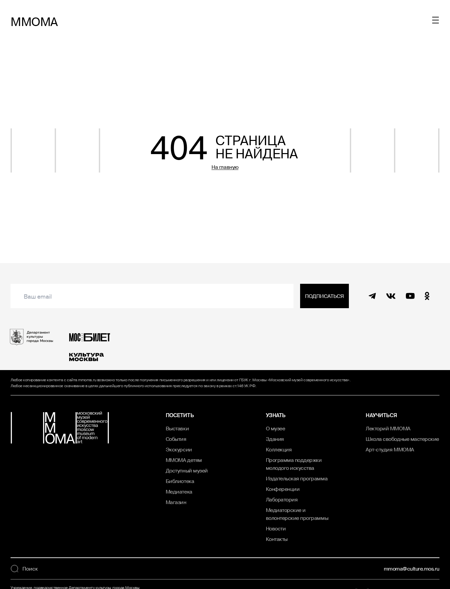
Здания (275, 438)
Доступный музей (187, 470)
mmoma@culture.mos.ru (411, 568)
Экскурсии (179, 449)
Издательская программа (296, 478)
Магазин (176, 502)
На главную (224, 167)
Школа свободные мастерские (402, 438)
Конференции (283, 489)
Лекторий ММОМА (388, 428)
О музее (275, 428)
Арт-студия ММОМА (390, 449)
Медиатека (179, 491)
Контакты (277, 539)
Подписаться (324, 296)
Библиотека (180, 481)
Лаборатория (282, 499)
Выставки (177, 428)
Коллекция (279, 449)
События (176, 438)
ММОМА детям (184, 460)
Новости (276, 528)
